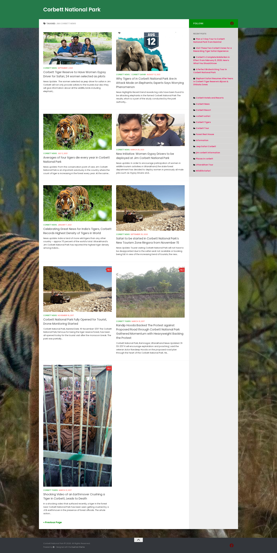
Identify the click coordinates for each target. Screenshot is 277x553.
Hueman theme (78, 547)
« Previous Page (52, 522)
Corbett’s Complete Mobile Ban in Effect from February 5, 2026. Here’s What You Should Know (211, 60)
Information (202, 140)
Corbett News (50, 68)
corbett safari (138, 74)
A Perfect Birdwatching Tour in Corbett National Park (210, 71)
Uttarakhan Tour (204, 164)
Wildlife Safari (203, 170)
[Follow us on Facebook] (232, 23)
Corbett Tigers (123, 321)
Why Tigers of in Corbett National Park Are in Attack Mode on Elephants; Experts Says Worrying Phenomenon (150, 83)
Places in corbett (204, 158)
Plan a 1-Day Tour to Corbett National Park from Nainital (209, 40)
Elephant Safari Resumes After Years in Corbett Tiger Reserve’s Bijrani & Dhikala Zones (213, 81)
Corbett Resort (203, 110)
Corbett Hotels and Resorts (210, 97)
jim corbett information (208, 152)
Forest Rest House (205, 134)
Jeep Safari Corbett (206, 146)
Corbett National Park (72, 9)
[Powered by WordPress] (54, 547)
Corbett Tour (202, 128)
